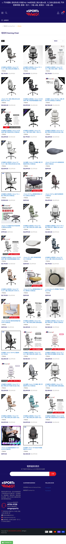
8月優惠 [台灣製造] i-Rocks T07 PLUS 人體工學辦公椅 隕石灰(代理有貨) (10, 164)
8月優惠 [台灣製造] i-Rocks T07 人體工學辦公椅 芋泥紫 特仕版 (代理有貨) (11, 386)
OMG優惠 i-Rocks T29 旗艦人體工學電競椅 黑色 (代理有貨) (33, 163)
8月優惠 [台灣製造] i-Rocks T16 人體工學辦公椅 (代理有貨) (10, 194)
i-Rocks (4, 71)
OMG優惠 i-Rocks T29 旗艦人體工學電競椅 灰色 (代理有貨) (33, 385)
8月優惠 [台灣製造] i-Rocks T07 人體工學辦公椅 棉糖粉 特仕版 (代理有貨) (55, 354)
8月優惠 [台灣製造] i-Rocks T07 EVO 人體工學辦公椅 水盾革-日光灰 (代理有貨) (32, 354)
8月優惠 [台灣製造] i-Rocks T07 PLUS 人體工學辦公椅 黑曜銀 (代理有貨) (10, 69)
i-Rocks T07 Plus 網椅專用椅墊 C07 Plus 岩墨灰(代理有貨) (32, 194)
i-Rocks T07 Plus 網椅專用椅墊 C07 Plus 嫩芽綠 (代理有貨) (32, 289)
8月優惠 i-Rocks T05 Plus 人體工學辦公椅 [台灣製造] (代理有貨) (54, 99)
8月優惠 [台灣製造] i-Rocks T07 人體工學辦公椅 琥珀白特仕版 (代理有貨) (54, 132)
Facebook (48, 490)
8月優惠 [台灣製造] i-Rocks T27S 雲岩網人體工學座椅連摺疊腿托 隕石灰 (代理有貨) (11, 259)
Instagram (48, 487)
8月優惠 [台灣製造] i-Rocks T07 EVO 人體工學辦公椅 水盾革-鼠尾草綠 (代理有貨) (32, 227)
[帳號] (58, 13)
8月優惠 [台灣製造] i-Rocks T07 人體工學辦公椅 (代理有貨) (32, 68)
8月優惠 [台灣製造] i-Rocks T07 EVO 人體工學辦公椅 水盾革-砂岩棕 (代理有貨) (10, 417)
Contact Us (8, 542)
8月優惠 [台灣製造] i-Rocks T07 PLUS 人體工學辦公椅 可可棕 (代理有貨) (10, 290)
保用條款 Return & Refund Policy (32, 487)
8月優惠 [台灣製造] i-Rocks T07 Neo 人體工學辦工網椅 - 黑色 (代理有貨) (32, 132)
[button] (6, 13)
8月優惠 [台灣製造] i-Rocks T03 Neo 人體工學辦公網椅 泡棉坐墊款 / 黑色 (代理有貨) (33, 322)
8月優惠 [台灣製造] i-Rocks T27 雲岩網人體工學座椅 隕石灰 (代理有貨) (55, 416)
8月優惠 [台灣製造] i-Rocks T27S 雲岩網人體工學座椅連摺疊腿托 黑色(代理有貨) (33, 100)
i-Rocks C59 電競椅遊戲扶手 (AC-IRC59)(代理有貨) (10, 448)
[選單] (2, 13)
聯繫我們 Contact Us (28, 490)
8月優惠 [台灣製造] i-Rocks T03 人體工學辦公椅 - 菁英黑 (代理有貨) (54, 321)
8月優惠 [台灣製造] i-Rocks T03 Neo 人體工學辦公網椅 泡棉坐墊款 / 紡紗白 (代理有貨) (55, 386)
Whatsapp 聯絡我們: (12, 502)
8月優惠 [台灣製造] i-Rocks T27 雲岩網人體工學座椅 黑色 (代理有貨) (10, 131)
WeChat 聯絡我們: (12, 506)
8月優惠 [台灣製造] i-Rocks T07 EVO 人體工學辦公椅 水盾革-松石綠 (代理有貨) (32, 417)
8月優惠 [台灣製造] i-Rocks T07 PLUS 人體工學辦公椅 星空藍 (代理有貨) (54, 259)
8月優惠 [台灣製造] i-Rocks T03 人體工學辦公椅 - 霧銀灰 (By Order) (54, 226)
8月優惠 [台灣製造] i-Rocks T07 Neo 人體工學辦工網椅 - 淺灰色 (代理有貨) (54, 69)
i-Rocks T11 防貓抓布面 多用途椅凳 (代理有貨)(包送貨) (10, 226)
